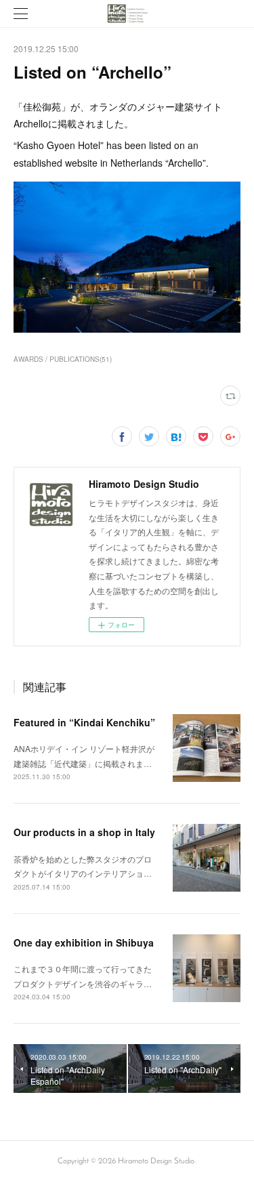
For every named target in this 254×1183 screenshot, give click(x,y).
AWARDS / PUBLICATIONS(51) (63, 359)
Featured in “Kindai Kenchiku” (84, 722)
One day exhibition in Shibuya (84, 942)
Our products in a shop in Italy (84, 832)
